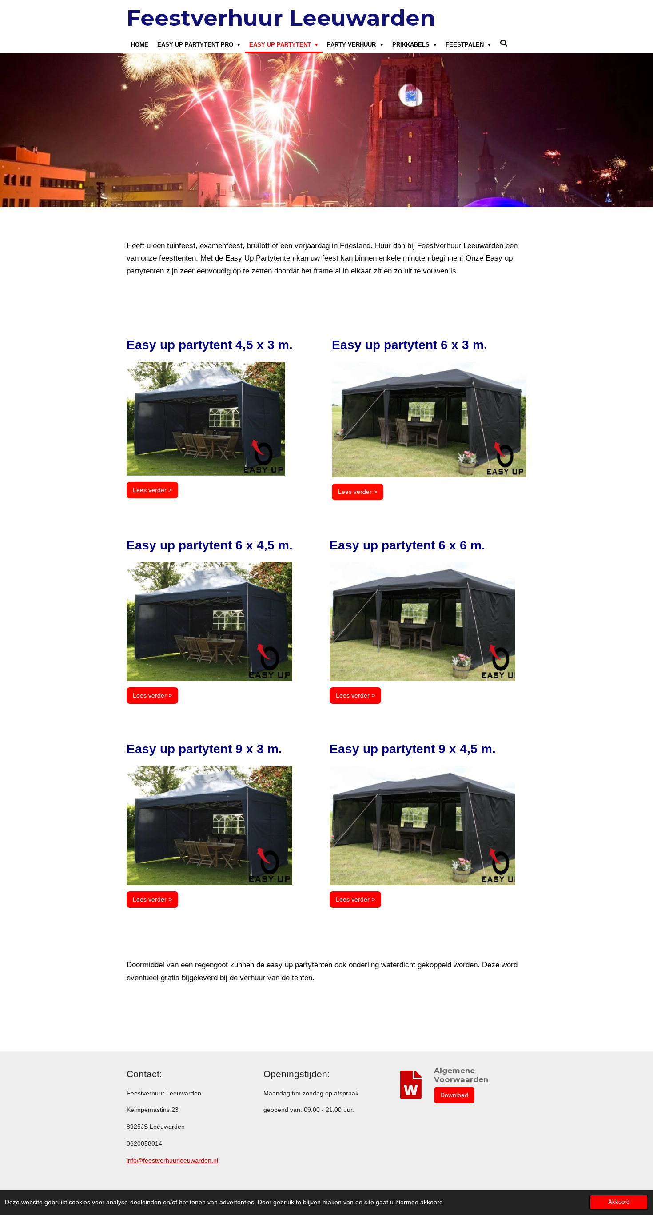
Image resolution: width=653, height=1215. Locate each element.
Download (454, 1095)
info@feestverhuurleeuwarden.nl (172, 1160)
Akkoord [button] (618, 1202)
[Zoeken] (503, 43)
